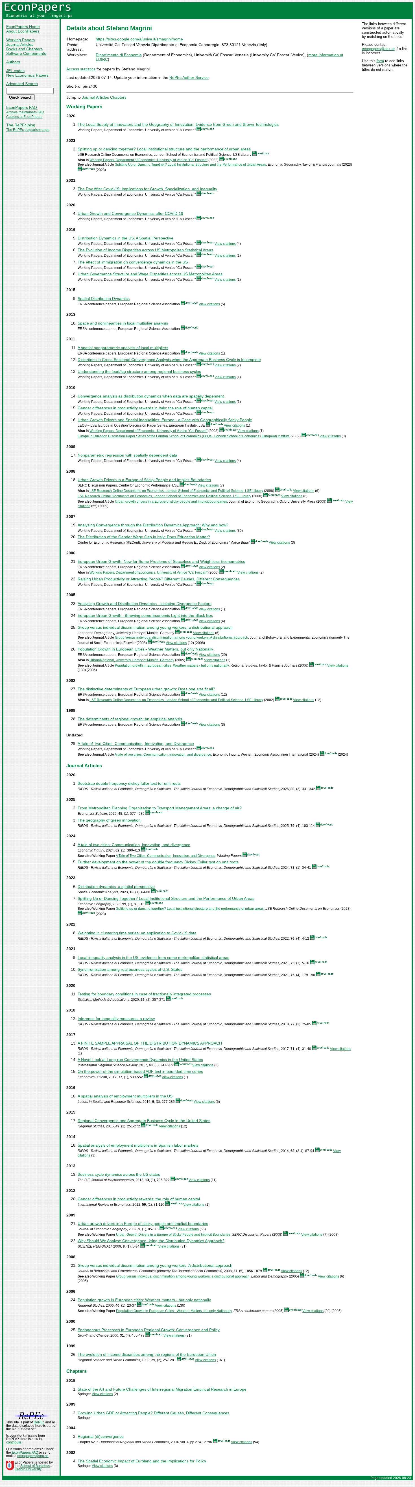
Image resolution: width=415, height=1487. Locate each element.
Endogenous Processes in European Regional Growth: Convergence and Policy (149, 1330)
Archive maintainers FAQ (25, 112)
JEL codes (15, 70)
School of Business (35, 1465)
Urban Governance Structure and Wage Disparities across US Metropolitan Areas (150, 274)
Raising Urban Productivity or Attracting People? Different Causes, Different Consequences (159, 579)
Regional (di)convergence (101, 1436)
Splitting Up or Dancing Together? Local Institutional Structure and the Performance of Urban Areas (190, 164)
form (380, 61)
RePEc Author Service (189, 77)
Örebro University (28, 1469)
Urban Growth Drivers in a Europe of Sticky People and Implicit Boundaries (144, 479)
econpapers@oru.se (378, 49)
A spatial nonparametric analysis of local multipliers (123, 347)
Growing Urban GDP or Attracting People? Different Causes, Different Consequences (153, 1413)
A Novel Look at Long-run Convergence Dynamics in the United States (140, 1059)
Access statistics (80, 69)
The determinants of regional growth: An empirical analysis (130, 719)
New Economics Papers (27, 75)
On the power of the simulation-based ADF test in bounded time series (140, 1071)
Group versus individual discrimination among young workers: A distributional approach (181, 637)
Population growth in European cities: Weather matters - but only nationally (172, 665)
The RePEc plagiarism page (27, 129)
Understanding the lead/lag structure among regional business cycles (139, 371)
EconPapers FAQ (21, 107)
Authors (13, 62)
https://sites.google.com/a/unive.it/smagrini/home (139, 39)
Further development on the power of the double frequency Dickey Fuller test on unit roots (158, 862)
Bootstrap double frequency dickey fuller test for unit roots (129, 783)
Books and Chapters (24, 49)
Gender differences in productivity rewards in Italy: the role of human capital (145, 408)
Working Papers (20, 40)
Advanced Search (22, 83)
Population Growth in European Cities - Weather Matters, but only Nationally (145, 649)
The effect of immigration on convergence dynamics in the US (133, 262)
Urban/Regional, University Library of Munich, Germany (131, 660)
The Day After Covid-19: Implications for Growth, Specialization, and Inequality (147, 189)
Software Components (26, 53)
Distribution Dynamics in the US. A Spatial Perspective (125, 238)
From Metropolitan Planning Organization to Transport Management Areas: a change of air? (160, 808)
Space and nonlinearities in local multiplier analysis (123, 323)
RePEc (39, 1422)
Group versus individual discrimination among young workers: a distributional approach (155, 627)
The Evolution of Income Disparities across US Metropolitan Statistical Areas (145, 250)
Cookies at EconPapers (24, 116)
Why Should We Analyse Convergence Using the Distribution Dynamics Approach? (151, 1241)
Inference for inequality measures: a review (116, 1018)
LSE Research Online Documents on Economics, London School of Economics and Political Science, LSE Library (176, 490)
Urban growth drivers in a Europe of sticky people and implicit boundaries (171, 501)
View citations (225, 243)
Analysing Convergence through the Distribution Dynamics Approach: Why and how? (153, 525)
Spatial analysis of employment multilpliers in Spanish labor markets (138, 1145)
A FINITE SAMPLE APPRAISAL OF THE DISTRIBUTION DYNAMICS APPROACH (150, 1043)
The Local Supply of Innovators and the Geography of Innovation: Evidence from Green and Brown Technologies (178, 124)
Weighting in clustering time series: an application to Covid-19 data (137, 933)
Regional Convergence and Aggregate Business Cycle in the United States (144, 1120)
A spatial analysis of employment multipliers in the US (125, 1096)
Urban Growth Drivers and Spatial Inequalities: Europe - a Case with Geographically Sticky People (165, 420)
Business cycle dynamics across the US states (119, 1174)
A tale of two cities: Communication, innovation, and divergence (163, 754)
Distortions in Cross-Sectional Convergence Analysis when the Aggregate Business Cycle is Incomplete (169, 359)
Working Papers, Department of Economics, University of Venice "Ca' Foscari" (148, 160)
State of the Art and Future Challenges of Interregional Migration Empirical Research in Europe (162, 1389)
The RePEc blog (20, 125)
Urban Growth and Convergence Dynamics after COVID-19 (130, 213)
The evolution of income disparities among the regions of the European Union (147, 1354)
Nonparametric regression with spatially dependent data (127, 455)
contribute (13, 1442)
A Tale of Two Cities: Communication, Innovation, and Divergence (136, 743)
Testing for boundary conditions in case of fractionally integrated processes (144, 994)
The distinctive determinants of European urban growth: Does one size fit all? (146, 689)
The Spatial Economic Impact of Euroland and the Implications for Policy (142, 1461)
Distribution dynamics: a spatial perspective (116, 886)
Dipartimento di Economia (119, 55)
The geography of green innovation (109, 820)
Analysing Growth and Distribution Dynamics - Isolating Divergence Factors (144, 603)
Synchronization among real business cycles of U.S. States (130, 969)
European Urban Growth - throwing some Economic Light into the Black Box (145, 615)
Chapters (118, 97)
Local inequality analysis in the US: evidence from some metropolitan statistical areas (153, 957)
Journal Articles (19, 44)
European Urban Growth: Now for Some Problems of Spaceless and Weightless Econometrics (161, 561)
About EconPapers (23, 31)
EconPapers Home (23, 26)
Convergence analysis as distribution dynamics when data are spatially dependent (151, 396)
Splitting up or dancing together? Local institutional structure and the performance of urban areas (164, 149)
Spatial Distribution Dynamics (104, 298)
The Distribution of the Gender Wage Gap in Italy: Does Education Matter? (144, 537)
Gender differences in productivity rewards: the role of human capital (139, 1199)
